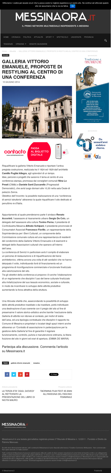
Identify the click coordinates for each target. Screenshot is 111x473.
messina (36, 363)
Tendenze (8, 44)
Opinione (20, 44)
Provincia (89, 37)
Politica (27, 37)
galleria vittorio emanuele (20, 363)
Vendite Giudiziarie (38, 44)
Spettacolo (62, 37)
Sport (49, 37)
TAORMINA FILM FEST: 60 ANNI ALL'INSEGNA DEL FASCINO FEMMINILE (56, 393)
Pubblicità (98, 470)
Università (76, 37)
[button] (105, 40)
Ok (73, 6)
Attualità (38, 37)
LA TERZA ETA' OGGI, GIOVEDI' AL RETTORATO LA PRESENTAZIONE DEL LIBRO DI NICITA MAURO (18, 395)
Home (6, 37)
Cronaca (16, 37)
